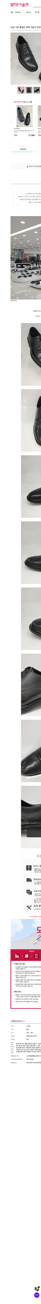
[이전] (12, 122)
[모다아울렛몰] (19, 4)
